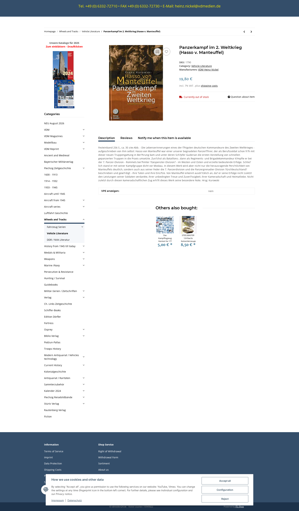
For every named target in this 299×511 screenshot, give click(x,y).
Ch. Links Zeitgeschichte (58, 303)
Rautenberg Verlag (55, 410)
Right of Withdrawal (109, 451)
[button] (64, 129)
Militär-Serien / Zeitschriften (60, 291)
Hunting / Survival (54, 278)
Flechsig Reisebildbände (58, 397)
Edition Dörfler (52, 316)
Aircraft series (52, 206)
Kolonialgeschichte (55, 371)
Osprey (48, 329)
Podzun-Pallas (52, 342)
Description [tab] (106, 138)
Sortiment (104, 463)
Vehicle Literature (201, 66)
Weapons (49, 259)
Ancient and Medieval (56, 155)
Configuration (225, 489)
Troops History (52, 348)
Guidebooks (51, 284)
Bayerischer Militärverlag (58, 161)
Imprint (48, 457)
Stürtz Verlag (51, 403)
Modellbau (50, 142)
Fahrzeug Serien (56, 227)
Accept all (225, 480)
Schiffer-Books (52, 310)
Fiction (48, 416)
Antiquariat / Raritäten (57, 378)
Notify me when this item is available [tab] (164, 138)
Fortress (48, 323)
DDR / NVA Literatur (58, 239)
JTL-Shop (239, 506)
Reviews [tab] (126, 138)
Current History (53, 365)
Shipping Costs (52, 469)
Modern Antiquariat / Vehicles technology (61, 356)
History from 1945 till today (59, 246)
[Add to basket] (101, 43)
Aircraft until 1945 (54, 193)
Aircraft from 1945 (54, 200)
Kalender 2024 (52, 390)
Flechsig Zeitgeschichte (57, 168)
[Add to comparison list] (157, 51)
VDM (46, 129)
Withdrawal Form (108, 457)
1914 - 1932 (50, 181)
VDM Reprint (51, 149)
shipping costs (209, 85)
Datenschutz (74, 500)
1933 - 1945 (50, 187)
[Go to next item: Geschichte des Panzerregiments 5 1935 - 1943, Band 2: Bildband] (251, 31)
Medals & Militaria (54, 252)
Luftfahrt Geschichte (56, 213)
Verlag (47, 297)
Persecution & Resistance (58, 271)
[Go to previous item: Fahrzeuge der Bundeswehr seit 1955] (244, 31)
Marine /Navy (52, 265)
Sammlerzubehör (54, 384)
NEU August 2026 (54, 123)
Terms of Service (53, 451)
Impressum (57, 500)
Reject (225, 498)
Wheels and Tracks (55, 219)
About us (103, 469)
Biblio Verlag (51, 336)
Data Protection (53, 463)
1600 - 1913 (50, 174)
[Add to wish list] (166, 51)
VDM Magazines (53, 136)
